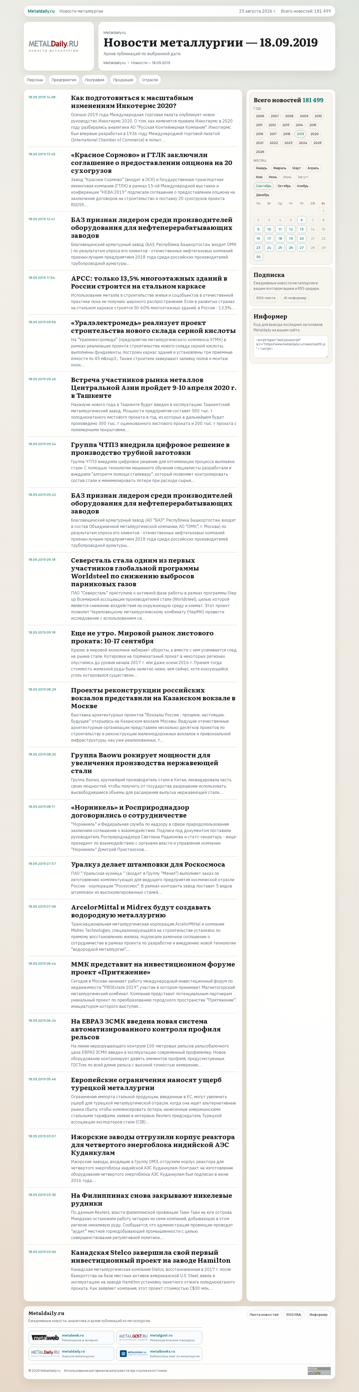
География (94, 79)
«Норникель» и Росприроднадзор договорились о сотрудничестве (130, 811)
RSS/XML (294, 1314)
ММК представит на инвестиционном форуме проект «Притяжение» (153, 968)
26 (291, 247)
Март (297, 168)
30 (258, 256)
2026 (260, 152)
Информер (319, 1314)
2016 (259, 134)
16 (258, 238)
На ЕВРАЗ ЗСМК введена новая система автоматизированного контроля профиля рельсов (146, 1028)
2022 (274, 143)
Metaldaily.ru (115, 62)
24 (269, 247)
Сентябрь (263, 186)
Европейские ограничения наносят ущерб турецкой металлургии (146, 1083)
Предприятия (64, 79)
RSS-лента (266, 297)
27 (302, 247)
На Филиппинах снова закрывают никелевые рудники (151, 1199)
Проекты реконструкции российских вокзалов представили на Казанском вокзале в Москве (153, 697)
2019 (300, 134)
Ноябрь (302, 186)
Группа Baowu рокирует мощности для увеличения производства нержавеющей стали (144, 762)
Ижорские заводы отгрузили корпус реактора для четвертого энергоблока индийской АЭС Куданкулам (153, 1144)
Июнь (273, 177)
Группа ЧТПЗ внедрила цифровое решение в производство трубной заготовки (150, 448)
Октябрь (284, 186)
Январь (261, 168)
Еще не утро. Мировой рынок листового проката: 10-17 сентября (142, 636)
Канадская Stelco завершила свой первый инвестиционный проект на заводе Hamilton (151, 1256)
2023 (288, 143)
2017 (273, 134)
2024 (303, 143)
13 (302, 229)
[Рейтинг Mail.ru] (319, 1371)
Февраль (279, 168)
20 (302, 238)
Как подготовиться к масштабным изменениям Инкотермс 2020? (132, 101)
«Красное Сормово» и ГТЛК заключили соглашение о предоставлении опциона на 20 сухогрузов (151, 162)
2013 (285, 125)
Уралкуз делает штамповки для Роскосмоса (148, 864)
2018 (286, 134)
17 (269, 238)
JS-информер (294, 297)
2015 (312, 125)
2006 (260, 116)
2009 (304, 116)
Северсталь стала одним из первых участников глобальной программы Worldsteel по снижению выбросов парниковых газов (135, 571)
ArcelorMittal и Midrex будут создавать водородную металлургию (141, 911)
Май (259, 177)
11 (280, 229)
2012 (272, 125)
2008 (289, 116)
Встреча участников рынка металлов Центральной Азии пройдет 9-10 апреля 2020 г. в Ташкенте (154, 387)
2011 (259, 125)
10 (269, 229)
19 (291, 238)
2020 (314, 134)
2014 (299, 125)
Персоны (35, 79)
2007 (275, 116)
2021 (259, 143)
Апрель (313, 168)
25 (280, 247)
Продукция (123, 79)
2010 (318, 116)
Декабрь (262, 195)
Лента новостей (264, 1314)
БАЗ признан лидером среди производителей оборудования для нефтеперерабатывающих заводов (152, 227)
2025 (318, 143)
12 (291, 229)
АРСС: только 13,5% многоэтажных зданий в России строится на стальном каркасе (149, 282)
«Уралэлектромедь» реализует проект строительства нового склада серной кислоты (153, 326)
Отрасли (150, 79)
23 (258, 247)
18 (280, 238)
